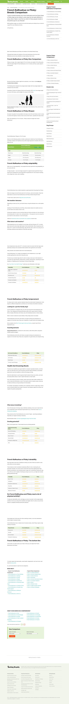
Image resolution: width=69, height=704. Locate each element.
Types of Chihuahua (10, 687)
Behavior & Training (41, 1)
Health (27, 1)
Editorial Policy (51, 677)
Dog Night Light (23, 690)
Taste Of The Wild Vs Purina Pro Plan (27, 686)
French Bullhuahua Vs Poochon (33, 619)
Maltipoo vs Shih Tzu (10, 690)
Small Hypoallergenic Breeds (41, 3)
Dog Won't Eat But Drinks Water (26, 675)
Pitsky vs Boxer (30, 582)
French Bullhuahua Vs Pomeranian (34, 616)
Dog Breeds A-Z (18, 3)
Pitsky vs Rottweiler (31, 577)
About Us (50, 675)
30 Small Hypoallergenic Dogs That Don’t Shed (26, 418)
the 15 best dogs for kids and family (24, 323)
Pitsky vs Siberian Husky (32, 583)
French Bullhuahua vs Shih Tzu (14, 593)
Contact (50, 682)
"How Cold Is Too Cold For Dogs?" (16, 264)
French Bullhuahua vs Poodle (14, 577)
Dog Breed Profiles (38, 682)
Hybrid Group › (49, 136)
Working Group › (49, 146)
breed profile (13, 562)
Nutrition (32, 1)
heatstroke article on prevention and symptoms (21, 218)
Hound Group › (49, 133)
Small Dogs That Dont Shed (11, 685)
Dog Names (33, 3)
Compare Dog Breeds (10, 3)
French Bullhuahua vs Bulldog (14, 575)
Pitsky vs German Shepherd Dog (33, 574)
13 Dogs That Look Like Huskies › (52, 96)
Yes (21, 624)
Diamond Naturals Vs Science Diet (26, 688)
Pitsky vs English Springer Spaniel (34, 585)
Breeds (21, 1)
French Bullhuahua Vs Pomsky (33, 618)
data (34, 90)
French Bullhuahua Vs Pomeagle (33, 614)
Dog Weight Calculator (26, 3)
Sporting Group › (50, 141)
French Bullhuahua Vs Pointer (14, 616)
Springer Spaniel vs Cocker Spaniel (12, 692)
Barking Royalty (12, 1)
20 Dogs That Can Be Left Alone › (52, 89)
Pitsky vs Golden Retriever (32, 575)
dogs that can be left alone (25, 197)
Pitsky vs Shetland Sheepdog (33, 587)
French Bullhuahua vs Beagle (14, 579)
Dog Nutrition (37, 677)
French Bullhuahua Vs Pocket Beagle (15, 614)
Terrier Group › (49, 143)
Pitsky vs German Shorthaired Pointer (35, 579)
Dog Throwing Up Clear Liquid (26, 677)
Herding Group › (49, 130)
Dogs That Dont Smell (10, 683)
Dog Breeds (37, 684)
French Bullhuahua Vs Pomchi (33, 613)
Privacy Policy (51, 684)
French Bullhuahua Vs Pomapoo (14, 621)
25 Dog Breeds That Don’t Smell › (52, 99)
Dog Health (37, 675)
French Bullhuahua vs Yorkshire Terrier (16, 585)
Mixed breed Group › (50, 138)
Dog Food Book (50, 3)
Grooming (49, 1)
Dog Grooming (37, 680)
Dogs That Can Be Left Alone (11, 675)
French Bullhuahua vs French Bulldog (15, 574)
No (24, 624)
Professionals (56, 1)
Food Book (37, 689)
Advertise (50, 680)
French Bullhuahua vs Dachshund (15, 580)
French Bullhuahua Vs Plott (13, 613)
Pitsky (36, 147)
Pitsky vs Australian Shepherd (33, 580)
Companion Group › (50, 128)
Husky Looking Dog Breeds (11, 677)
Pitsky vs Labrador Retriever (33, 572)
